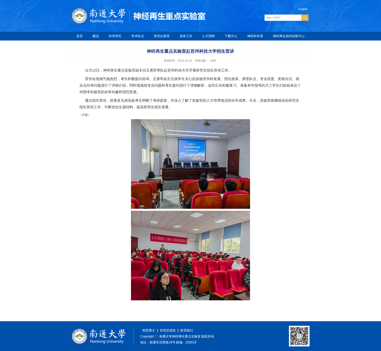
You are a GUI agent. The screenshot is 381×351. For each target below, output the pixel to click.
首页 (79, 36)
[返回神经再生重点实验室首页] (139, 9)
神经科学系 (255, 36)
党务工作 (186, 36)
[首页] (98, 330)
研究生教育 (162, 36)
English (303, 9)
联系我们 (186, 330)
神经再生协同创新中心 (289, 36)
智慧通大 (148, 330)
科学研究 (115, 36)
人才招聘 (208, 36)
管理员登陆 (168, 330)
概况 (95, 36)
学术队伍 (137, 36)
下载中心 (231, 36)
